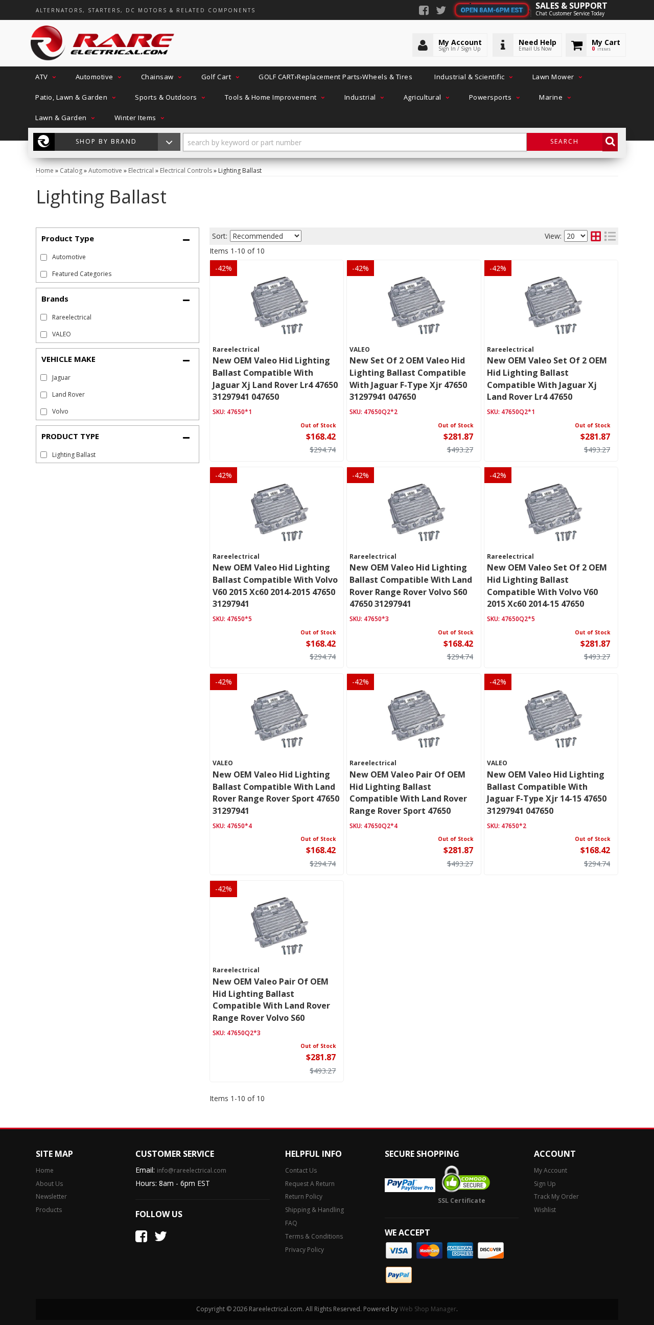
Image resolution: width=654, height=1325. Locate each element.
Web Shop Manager (428, 1309)
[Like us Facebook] (423, 11)
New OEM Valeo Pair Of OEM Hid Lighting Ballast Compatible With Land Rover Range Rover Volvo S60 (271, 999)
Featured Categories (81, 273)
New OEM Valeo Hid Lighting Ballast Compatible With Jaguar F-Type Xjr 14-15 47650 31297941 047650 (546, 792)
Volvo (60, 411)
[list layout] (610, 236)
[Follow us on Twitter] (441, 11)
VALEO (61, 334)
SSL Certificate (461, 1200)
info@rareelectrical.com (191, 1170)
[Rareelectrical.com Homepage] (103, 43)
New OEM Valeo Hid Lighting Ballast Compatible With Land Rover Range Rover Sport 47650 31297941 (276, 792)
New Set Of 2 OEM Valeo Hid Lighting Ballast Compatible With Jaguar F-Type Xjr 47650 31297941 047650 (408, 378)
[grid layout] (595, 236)
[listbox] (265, 236)
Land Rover (68, 394)
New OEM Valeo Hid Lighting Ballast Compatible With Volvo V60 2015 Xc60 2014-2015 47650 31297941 (275, 585)
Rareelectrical (71, 317)
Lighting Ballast (74, 454)
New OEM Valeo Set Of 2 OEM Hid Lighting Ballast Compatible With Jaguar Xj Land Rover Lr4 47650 (547, 378)
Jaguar (61, 377)
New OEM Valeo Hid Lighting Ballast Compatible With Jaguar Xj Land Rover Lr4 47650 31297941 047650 (275, 378)
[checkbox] (43, 317)
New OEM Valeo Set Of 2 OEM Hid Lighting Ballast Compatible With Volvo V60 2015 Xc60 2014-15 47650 (547, 585)
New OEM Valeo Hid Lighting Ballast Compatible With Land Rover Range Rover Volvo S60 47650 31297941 (410, 585)
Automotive (69, 257)
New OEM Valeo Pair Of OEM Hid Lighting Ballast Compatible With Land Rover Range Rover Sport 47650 (408, 792)
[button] (44, 76)
